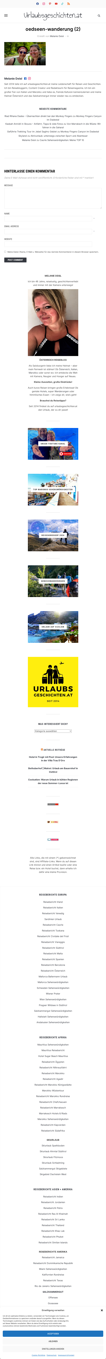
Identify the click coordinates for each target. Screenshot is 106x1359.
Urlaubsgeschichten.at (53, 15)
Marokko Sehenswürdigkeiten (53, 1119)
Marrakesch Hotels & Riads (53, 1113)
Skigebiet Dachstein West (53, 1174)
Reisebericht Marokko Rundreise (53, 1096)
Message (8, 185)
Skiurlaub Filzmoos (53, 1157)
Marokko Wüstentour (53, 1090)
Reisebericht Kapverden (53, 1124)
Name (7, 213)
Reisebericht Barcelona (53, 965)
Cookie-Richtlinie (38, 1355)
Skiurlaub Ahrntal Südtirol (53, 1151)
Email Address (11, 226)
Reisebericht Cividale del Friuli (53, 936)
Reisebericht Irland (53, 902)
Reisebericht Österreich (53, 970)
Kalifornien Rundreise (53, 1274)
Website (8, 239)
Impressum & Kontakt (66, 1355)
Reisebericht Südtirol (53, 947)
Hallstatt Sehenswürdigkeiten (53, 1016)
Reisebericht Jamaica (53, 1257)
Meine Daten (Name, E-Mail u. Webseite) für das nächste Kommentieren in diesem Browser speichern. (53, 252)
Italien (74, 369)
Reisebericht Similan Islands (53, 1242)
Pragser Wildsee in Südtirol (53, 1005)
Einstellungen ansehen (53, 1349)
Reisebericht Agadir (53, 1079)
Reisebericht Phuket (53, 1236)
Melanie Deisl (57, 36)
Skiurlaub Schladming (53, 1162)
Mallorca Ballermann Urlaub (53, 976)
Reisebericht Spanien (53, 959)
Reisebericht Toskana (53, 930)
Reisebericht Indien (53, 1196)
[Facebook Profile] (25, 78)
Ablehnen (53, 1341)
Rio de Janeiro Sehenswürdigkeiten (53, 1286)
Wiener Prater (53, 993)
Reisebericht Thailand (53, 1225)
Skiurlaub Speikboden (53, 1145)
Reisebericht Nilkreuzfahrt (53, 1067)
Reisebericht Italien (53, 907)
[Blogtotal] (53, 822)
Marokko (33, 372)
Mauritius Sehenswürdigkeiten (53, 1044)
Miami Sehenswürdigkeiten (53, 1269)
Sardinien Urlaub (53, 919)
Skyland (22, 135)
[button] (101, 1310)
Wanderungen (62, 391)
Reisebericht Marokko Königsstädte (53, 1084)
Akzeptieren (53, 1334)
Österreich (64, 369)
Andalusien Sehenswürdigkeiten (53, 1022)
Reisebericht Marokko (53, 1073)
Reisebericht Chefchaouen (53, 1102)
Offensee (53, 1297)
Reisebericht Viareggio (53, 942)
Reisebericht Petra (53, 1208)
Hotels (43, 391)
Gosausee (53, 1303)
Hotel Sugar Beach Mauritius (53, 1056)
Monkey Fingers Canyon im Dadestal (80, 131)
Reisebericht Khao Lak (53, 1231)
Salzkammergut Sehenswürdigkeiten (53, 1010)
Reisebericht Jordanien (53, 1202)
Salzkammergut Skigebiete (53, 1168)
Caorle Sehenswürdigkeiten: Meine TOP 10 (62, 140)
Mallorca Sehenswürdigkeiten (53, 982)
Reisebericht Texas (53, 1280)
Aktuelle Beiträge (54, 750)
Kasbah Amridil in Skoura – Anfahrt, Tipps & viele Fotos (34, 123)
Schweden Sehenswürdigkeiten (53, 988)
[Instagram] (29, 78)
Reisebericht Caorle (53, 924)
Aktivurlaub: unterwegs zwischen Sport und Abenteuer (59, 135)
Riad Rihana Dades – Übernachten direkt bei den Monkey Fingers (38, 116)
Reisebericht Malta (53, 953)
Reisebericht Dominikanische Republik (53, 1263)
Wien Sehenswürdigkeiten (53, 999)
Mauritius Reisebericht (53, 1050)
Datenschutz (52, 1355)
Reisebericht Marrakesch (53, 1107)
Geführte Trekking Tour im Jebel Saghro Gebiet (32, 131)
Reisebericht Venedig (53, 913)
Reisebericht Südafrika (53, 1130)
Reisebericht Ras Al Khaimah (53, 1213)
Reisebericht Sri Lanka (53, 1219)
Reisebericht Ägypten (53, 1061)
